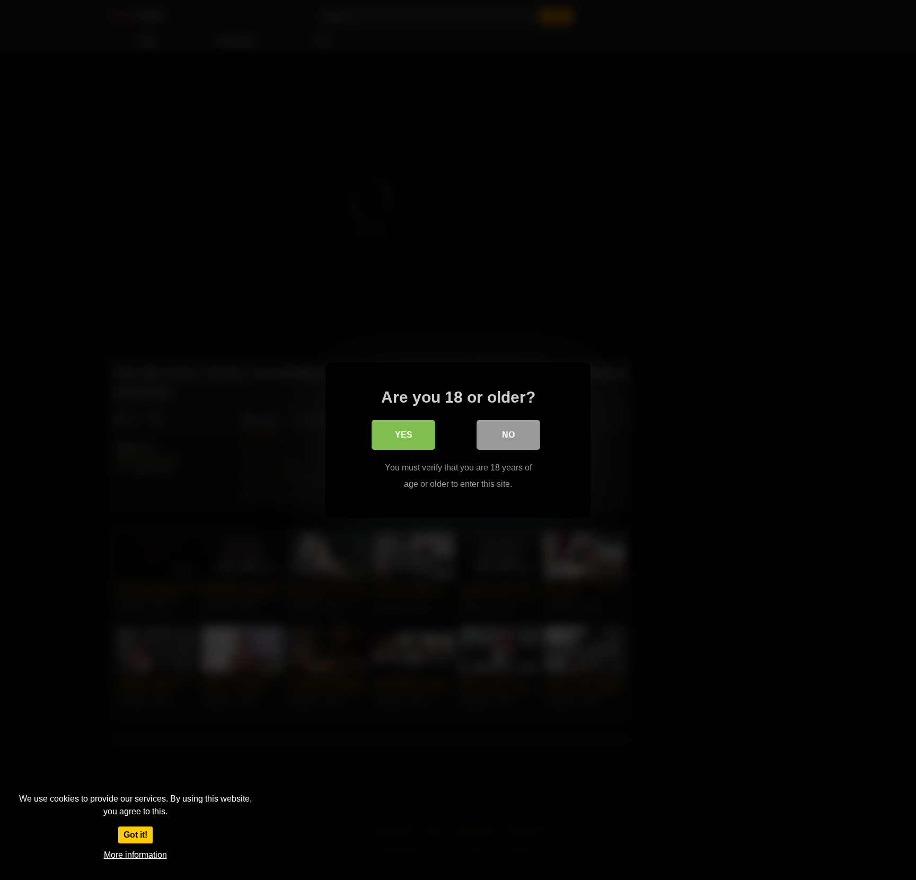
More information (135, 854)
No (508, 434)
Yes (403, 434)
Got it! (135, 834)
